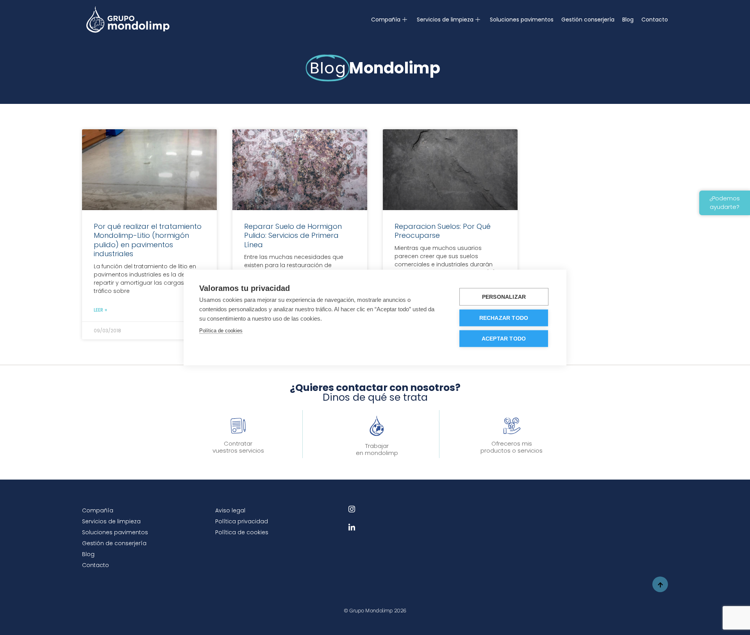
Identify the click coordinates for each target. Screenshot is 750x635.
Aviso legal (230, 510)
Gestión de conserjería (114, 543)
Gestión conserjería (587, 19)
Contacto (654, 19)
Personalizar (504, 297)
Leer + (100, 310)
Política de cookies (241, 532)
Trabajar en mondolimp (377, 449)
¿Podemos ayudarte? (724, 202)
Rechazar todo (504, 318)
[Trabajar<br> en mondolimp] (377, 426)
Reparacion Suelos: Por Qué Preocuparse (443, 230)
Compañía (385, 19)
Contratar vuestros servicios (238, 447)
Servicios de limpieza (445, 19)
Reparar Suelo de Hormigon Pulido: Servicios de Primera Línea (293, 235)
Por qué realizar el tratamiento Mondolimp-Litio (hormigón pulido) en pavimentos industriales (148, 240)
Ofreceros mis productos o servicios (511, 447)
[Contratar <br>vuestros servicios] (238, 425)
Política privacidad (241, 521)
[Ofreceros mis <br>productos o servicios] (511, 425)
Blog (628, 19)
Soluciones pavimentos (522, 19)
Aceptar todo (504, 339)
